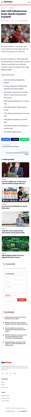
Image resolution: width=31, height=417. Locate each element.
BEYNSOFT (24, 411)
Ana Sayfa (4, 8)
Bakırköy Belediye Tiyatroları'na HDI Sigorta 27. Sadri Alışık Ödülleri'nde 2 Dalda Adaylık (15, 343)
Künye (2, 382)
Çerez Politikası (5, 401)
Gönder (21, 299)
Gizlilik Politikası (5, 395)
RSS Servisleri (4, 387)
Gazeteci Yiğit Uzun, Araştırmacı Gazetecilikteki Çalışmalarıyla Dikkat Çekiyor (15, 329)
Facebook (6, 139)
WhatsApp (25, 139)
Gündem (11, 8)
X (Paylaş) (15, 139)
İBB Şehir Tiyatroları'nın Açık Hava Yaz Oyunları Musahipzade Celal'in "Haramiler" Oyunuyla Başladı (16, 336)
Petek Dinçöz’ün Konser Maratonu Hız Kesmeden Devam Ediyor (15, 317)
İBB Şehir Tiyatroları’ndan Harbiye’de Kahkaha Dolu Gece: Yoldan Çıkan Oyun (16, 323)
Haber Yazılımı (11, 411)
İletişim (3, 385)
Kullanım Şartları (5, 398)
